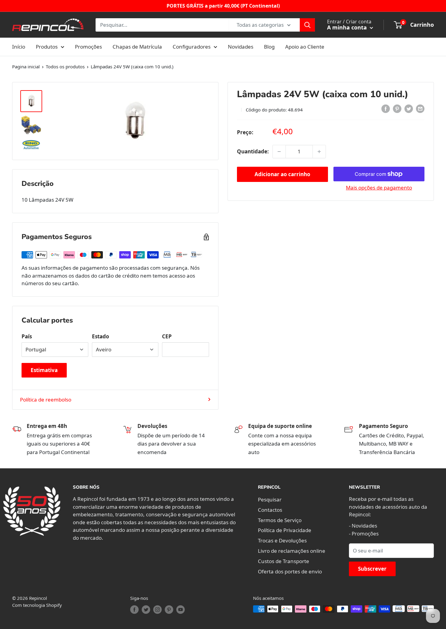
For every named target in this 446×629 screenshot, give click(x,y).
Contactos (270, 509)
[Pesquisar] (307, 25)
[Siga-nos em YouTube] (180, 609)
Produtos (47, 46)
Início (18, 46)
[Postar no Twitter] (408, 108)
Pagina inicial (26, 66)
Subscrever (372, 568)
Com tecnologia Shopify (37, 605)
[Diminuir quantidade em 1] (279, 151)
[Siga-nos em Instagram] (157, 609)
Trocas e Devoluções (282, 540)
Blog (269, 46)
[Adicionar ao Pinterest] (397, 108)
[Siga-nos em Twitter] (146, 609)
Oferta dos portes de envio (290, 571)
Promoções (88, 46)
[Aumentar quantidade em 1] (319, 151)
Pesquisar (270, 499)
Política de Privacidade (284, 530)
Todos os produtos (65, 66)
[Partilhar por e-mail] (420, 108)
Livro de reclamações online (291, 550)
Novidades (240, 46)
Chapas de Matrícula (137, 46)
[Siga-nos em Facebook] (134, 609)
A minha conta (347, 27)
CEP (167, 336)
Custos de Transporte (283, 561)
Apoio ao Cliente (304, 46)
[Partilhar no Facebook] (385, 108)
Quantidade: (253, 151)
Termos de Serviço (280, 520)
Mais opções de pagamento (379, 187)
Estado (100, 336)
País (27, 336)
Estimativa (44, 370)
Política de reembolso (45, 399)
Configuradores (192, 46)
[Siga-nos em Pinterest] (169, 609)
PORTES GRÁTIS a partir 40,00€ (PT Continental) (223, 5)
